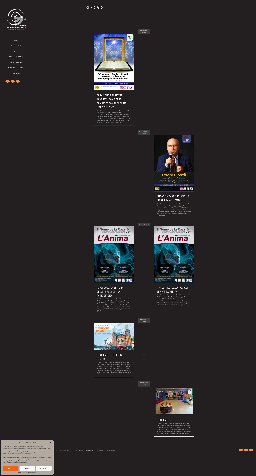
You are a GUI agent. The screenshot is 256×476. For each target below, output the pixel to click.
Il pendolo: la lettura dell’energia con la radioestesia (110, 291)
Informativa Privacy (31, 472)
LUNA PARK (163, 420)
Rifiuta (27, 468)
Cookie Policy (21, 472)
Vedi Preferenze (44, 468)
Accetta (10, 468)
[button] (51, 443)
